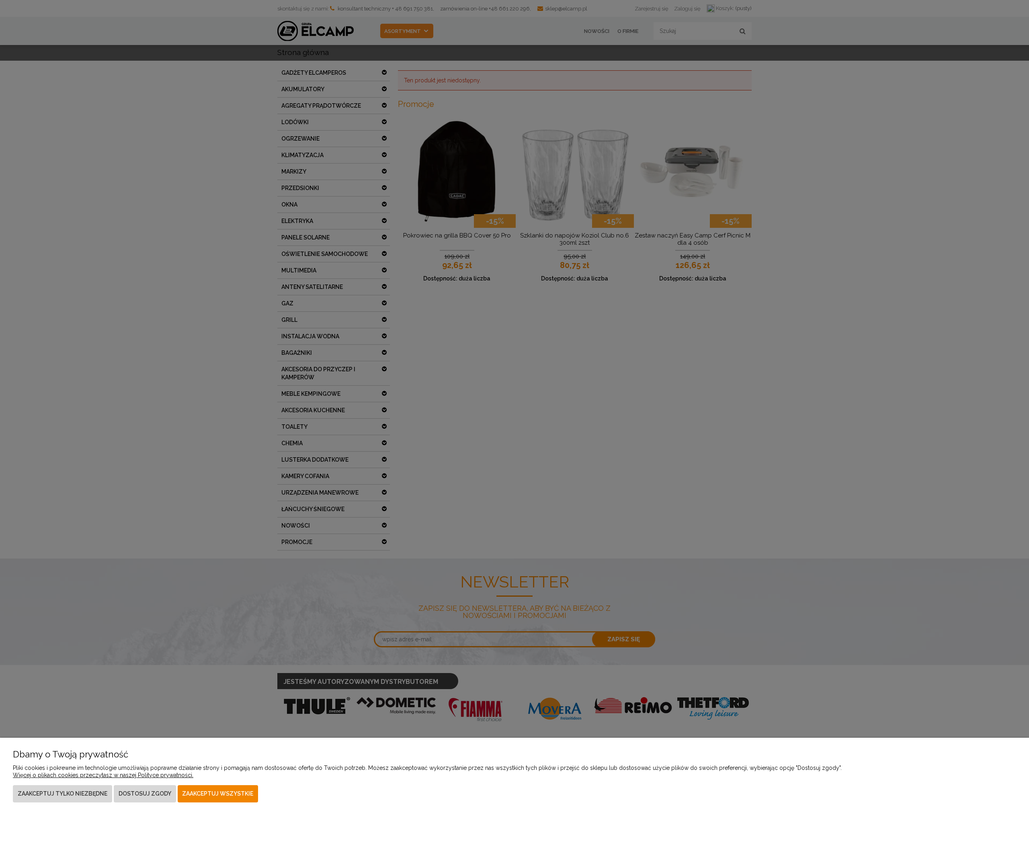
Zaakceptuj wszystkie (217, 793)
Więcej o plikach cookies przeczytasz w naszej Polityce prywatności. (103, 775)
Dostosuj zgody (145, 793)
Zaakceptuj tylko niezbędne (62, 793)
